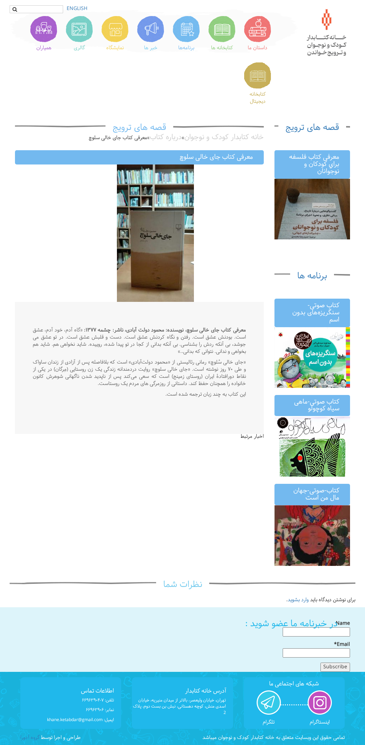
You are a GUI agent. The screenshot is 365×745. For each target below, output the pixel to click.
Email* (342, 645)
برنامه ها (312, 276)
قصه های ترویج (312, 128)
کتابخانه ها (222, 48)
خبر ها (151, 48)
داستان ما (257, 48)
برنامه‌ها (186, 48)
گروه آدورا (30, 738)
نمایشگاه (115, 48)
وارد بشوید (298, 600)
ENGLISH (77, 9)
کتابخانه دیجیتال (258, 98)
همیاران (43, 48)
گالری (79, 48)
